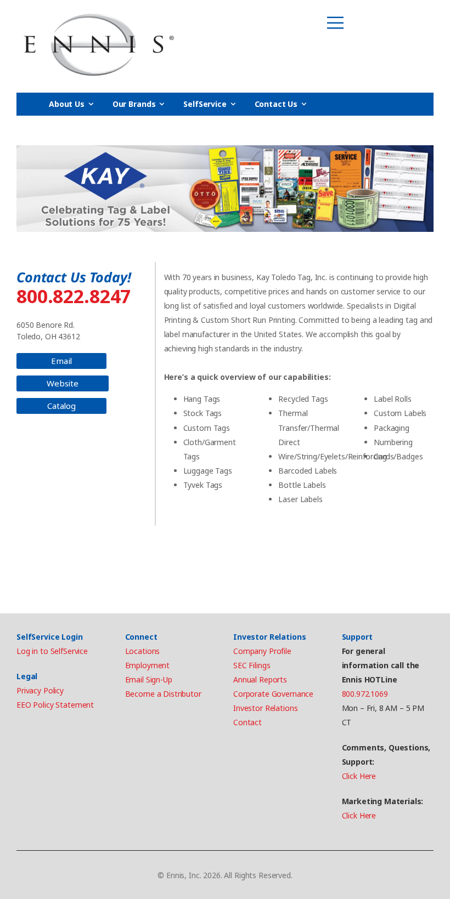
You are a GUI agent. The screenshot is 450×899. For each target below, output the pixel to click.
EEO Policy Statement (55, 704)
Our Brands (134, 104)
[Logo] (98, 45)
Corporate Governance (273, 694)
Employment (147, 665)
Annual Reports (260, 679)
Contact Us (276, 104)
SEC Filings (251, 665)
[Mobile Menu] (335, 23)
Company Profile (262, 651)
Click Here (359, 776)
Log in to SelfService (52, 651)
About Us (67, 104)
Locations (142, 651)
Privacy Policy (40, 690)
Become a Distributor (163, 694)
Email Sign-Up (148, 679)
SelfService (204, 104)
